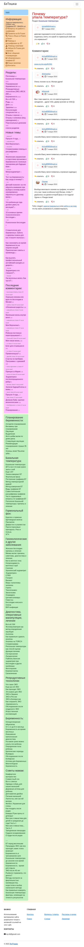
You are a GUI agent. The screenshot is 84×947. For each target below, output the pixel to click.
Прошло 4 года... (12, 139)
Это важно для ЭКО (14, 692)
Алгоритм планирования (16, 424)
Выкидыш (10, 754)
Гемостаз (9, 600)
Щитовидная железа (14, 520)
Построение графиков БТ (16, 479)
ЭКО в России (11, 697)
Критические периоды (15, 751)
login (8, 12)
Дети (9, 105)
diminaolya (46, 74)
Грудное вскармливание (15, 833)
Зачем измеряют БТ (14, 474)
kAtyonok (45, 91)
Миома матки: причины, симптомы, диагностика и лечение (16, 555)
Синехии (9, 568)
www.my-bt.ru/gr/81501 (43, 64)
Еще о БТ (9, 472)
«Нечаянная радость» (15, 307)
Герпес (8, 588)
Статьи (47, 919)
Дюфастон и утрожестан (15, 525)
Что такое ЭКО (12, 684)
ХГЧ (7, 534)
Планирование (12, 410)
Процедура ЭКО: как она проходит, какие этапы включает (16, 848)
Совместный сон (12, 779)
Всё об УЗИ (10, 624)
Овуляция (10, 431)
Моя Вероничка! (12, 144)
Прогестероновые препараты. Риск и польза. (13, 529)
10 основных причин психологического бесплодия (14, 215)
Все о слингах (11, 781)
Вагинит (9, 580)
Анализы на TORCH (14, 641)
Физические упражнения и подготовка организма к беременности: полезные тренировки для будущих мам (16, 162)
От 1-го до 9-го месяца (15, 727)
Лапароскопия (11, 656)
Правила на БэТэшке (16, 33)
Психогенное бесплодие (15, 222)
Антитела (9, 634)
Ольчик (45, 182)
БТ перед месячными (14, 844)
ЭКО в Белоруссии (13, 699)
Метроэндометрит (13, 172)
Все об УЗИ (11, 99)
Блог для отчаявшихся (15, 346)
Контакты (11, 65)
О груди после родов (14, 835)
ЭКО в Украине (12, 694)
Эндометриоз (11, 573)
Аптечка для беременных (16, 761)
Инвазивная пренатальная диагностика (11, 736)
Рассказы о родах (69, 914)
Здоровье (11, 107)
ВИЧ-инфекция (12, 607)
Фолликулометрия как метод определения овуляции (14, 629)
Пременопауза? (12, 354)
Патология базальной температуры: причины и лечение (16, 503)
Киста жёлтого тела (13, 561)
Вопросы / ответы (51, 914)
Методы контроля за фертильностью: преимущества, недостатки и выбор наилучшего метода (14, 883)
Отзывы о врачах (14, 115)
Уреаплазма (11, 593)
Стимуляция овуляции (15, 441)
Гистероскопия (12, 654)
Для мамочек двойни (14, 794)
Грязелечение (11, 673)
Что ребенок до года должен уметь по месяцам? (14, 204)
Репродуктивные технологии (15, 91)
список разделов (12, 128)
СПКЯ (8, 575)
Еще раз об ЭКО (12, 687)
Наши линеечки (14, 63)
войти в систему (70, 206)
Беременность (13, 97)
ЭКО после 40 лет (13, 870)
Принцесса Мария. (13, 371)
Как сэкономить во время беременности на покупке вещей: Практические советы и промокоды (16, 248)
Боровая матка (12, 671)
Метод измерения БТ (14, 486)
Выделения (10, 434)
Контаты (30, 914)
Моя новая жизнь (13, 341)
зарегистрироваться (51, 206)
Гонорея (9, 578)
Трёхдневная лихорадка (15, 830)
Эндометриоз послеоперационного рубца (14, 379)
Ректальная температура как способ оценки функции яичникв (16, 648)
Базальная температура (48, 21)
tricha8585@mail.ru (48, 26)
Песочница (11, 76)
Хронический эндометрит (16, 570)
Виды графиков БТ (13, 489)
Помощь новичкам (15, 46)
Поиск (29, 919)
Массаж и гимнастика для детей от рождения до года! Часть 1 (16, 820)
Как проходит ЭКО (13, 689)
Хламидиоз (10, 595)
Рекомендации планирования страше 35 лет (16, 446)
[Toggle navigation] (77, 4)
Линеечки (66, 919)
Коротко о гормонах (14, 517)
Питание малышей (13, 796)
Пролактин (10, 522)
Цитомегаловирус (13, 597)
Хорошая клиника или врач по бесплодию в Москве (15, 299)
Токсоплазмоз (11, 590)
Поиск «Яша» (13, 36)
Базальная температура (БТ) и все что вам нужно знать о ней (16, 467)
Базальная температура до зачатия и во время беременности (15, 860)
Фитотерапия (11, 668)
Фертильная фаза (13, 477)
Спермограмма (12, 644)
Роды (9, 102)
